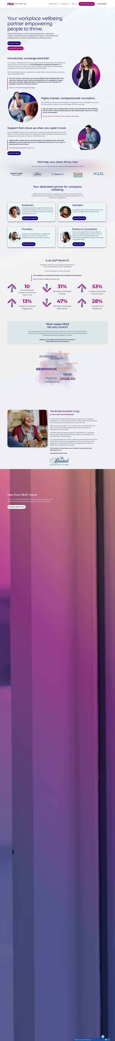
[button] (54, 3)
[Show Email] (106, 1040)
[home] (16, 4)
